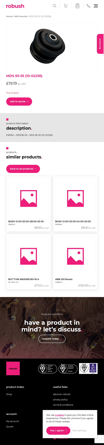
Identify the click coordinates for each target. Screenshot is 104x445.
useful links (60, 387)
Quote (9, 426)
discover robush (61, 394)
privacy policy (60, 399)
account (11, 414)
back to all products (21, 169)
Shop (9, 394)
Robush (15, 6)
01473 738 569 (88, 6)
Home (9, 16)
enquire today (50, 338)
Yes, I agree (57, 430)
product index (15, 387)
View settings (79, 430)
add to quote (17, 101)
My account (12, 421)
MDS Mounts (20, 16)
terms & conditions (63, 405)
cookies (59, 415)
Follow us (62, 438)
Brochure (100, 43)
